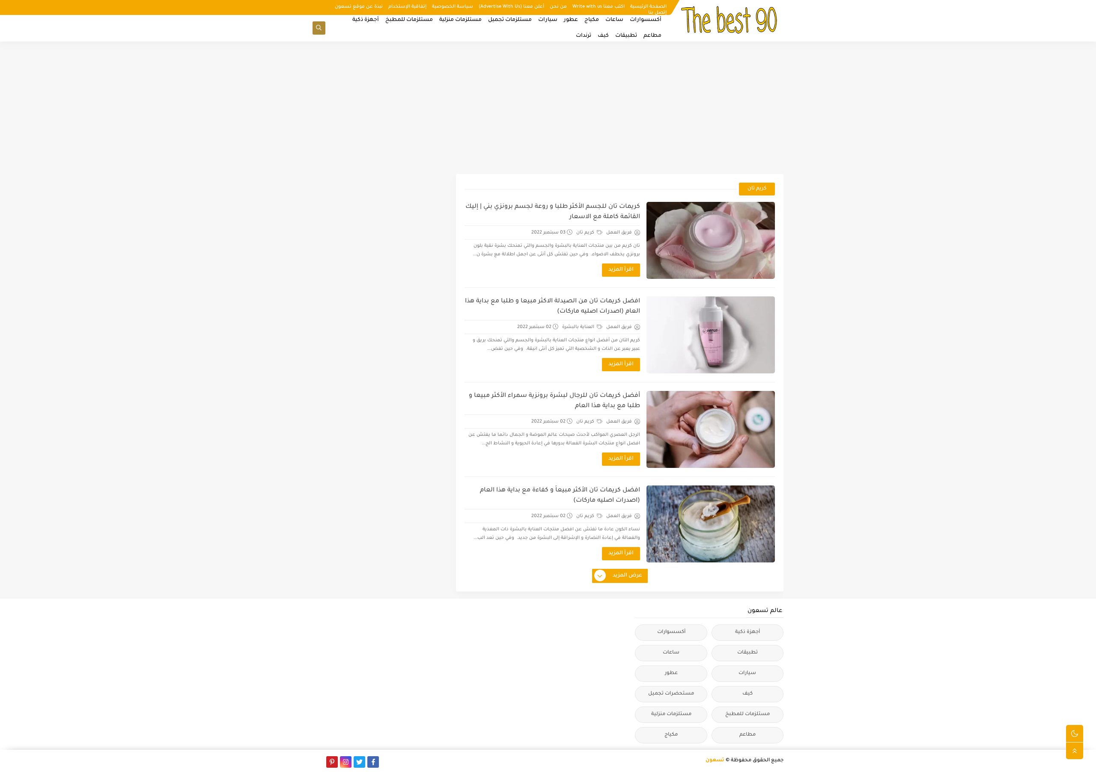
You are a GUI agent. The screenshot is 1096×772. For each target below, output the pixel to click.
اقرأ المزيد (621, 270)
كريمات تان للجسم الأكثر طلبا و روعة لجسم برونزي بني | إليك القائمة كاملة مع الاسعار (552, 212)
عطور (571, 20)
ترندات (583, 36)
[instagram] (345, 762)
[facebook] (373, 762)
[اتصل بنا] (318, 762)
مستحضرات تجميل (671, 694)
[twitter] (359, 762)
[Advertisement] (548, 108)
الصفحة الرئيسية (648, 6)
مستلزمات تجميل (510, 20)
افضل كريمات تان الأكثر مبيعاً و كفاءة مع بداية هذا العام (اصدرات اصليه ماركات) (560, 495)
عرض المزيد (627, 576)
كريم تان (586, 232)
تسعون (715, 760)
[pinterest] (332, 762)
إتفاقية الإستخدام (407, 6)
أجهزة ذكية (365, 20)
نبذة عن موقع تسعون (359, 6)
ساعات (614, 20)
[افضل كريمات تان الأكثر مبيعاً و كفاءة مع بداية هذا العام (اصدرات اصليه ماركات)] (710, 523)
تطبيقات (626, 36)
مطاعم (652, 36)
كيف (603, 36)
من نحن (558, 6)
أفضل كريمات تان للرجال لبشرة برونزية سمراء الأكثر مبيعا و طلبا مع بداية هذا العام (554, 401)
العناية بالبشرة (579, 327)
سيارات (547, 20)
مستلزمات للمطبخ (409, 20)
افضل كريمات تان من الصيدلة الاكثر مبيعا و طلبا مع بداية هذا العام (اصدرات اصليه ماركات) (552, 306)
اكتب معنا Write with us (598, 6)
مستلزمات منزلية (460, 20)
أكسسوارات (645, 20)
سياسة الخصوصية (452, 6)
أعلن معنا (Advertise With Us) (511, 6)
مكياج (591, 20)
